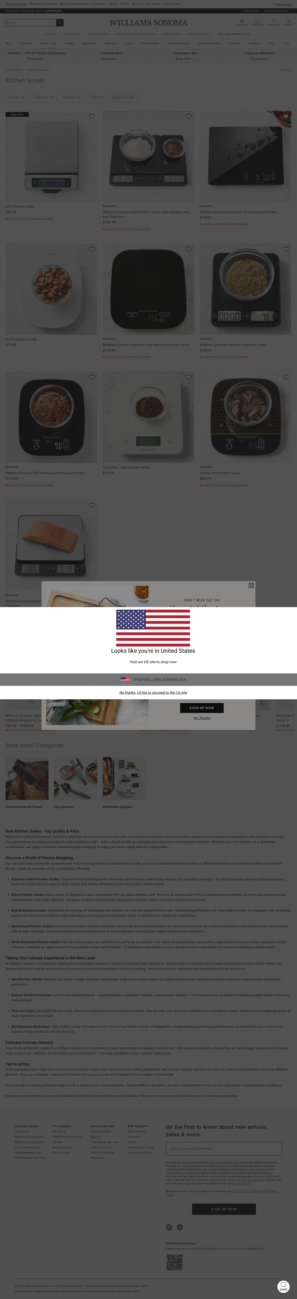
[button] (283, 1286)
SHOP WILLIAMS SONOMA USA (160, 679)
